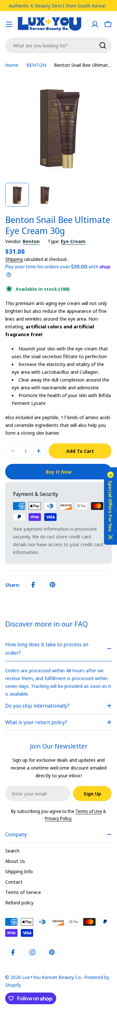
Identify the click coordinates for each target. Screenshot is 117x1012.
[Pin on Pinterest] (52, 585)
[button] (110, 506)
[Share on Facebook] (33, 585)
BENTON (36, 65)
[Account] (95, 24)
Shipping (14, 259)
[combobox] (58, 45)
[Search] (103, 45)
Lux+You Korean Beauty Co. (52, 977)
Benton (31, 241)
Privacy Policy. (58, 818)
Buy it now (59, 471)
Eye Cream (73, 241)
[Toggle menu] (9, 24)
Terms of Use (88, 811)
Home (11, 65)
